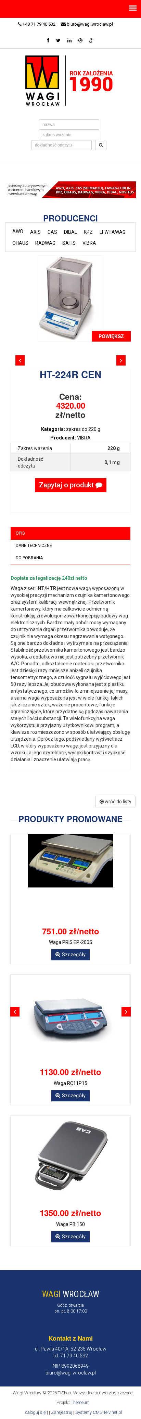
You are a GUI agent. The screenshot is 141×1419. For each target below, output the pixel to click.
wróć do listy (117, 801)
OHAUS (20, 243)
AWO (17, 231)
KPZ (88, 232)
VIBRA (89, 243)
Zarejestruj (61, 1412)
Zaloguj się (35, 1412)
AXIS (35, 232)
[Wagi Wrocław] (70, 80)
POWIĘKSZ (111, 336)
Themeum (80, 1402)
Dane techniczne (34, 545)
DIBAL (70, 232)
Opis (20, 533)
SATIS (69, 243)
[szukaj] (100, 145)
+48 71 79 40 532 (38, 24)
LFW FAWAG (113, 232)
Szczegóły (74, 954)
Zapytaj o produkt (67, 485)
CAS (52, 232)
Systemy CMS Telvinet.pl (98, 1412)
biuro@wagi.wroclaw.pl (89, 24)
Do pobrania (29, 557)
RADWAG (45, 243)
